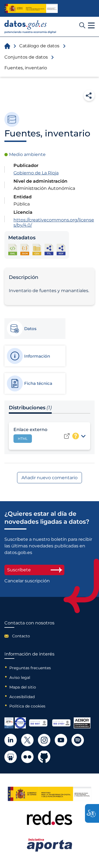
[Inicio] (30, 27)
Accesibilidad (22, 696)
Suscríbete (19, 569)
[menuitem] (29, 636)
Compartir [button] (89, 95)
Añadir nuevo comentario (49, 477)
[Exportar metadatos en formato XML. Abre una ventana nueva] (12, 249)
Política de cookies (27, 706)
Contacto (21, 635)
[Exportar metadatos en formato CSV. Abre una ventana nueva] (36, 249)
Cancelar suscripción (27, 580)
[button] (91, 25)
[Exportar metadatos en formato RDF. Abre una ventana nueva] (61, 249)
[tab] (34, 328)
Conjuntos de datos (26, 57)
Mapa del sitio (22, 687)
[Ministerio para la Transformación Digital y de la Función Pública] (31, 8)
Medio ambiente (27, 154)
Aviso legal (19, 677)
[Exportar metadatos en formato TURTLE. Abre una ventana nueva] (49, 249)
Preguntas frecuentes (30, 667)
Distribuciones (30, 408)
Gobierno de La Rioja (36, 172)
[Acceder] (67, 436)
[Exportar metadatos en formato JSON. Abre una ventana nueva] (24, 249)
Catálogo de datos (39, 45)
